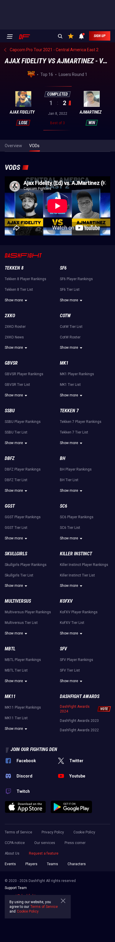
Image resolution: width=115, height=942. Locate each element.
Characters (77, 864)
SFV (63, 649)
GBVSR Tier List (17, 385)
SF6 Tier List (70, 290)
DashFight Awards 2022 (79, 730)
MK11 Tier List (16, 718)
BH (62, 458)
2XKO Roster (15, 327)
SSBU (10, 410)
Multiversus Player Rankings (28, 612)
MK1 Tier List (70, 385)
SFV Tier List (70, 670)
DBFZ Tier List (16, 480)
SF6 (63, 268)
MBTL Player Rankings (23, 660)
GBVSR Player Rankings (24, 374)
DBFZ (9, 458)
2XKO (10, 315)
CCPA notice (15, 843)
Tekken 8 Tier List (19, 290)
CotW (65, 315)
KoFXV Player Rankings (79, 612)
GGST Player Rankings (23, 517)
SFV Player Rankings (76, 660)
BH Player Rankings (76, 469)
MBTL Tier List (16, 670)
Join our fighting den (34, 749)
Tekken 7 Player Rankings (80, 422)
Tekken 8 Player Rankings (25, 279)
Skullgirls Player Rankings (26, 565)
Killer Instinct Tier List (77, 575)
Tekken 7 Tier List (74, 432)
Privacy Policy (53, 832)
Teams (52, 864)
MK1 (64, 363)
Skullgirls (16, 553)
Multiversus (18, 601)
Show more (14, 300)
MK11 (10, 696)
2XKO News (14, 337)
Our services (44, 843)
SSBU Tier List (16, 432)
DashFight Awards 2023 (79, 721)
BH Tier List (69, 480)
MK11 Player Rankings (23, 707)
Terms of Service (18, 832)
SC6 (63, 506)
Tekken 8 (14, 268)
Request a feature (43, 853)
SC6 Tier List (70, 528)
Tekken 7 (69, 410)
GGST (10, 506)
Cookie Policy (84, 832)
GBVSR (11, 363)
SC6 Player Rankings (76, 517)
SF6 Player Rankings (76, 279)
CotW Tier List (71, 327)
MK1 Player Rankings (77, 374)
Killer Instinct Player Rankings (84, 565)
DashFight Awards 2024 (75, 709)
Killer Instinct (76, 553)
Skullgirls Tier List (19, 575)
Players (31, 864)
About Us (12, 853)
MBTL (10, 649)
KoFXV (66, 601)
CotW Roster (70, 337)
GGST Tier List (16, 528)
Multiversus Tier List (21, 623)
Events (10, 864)
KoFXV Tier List (72, 623)
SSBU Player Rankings (23, 422)
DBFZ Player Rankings (23, 469)
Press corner (75, 843)
